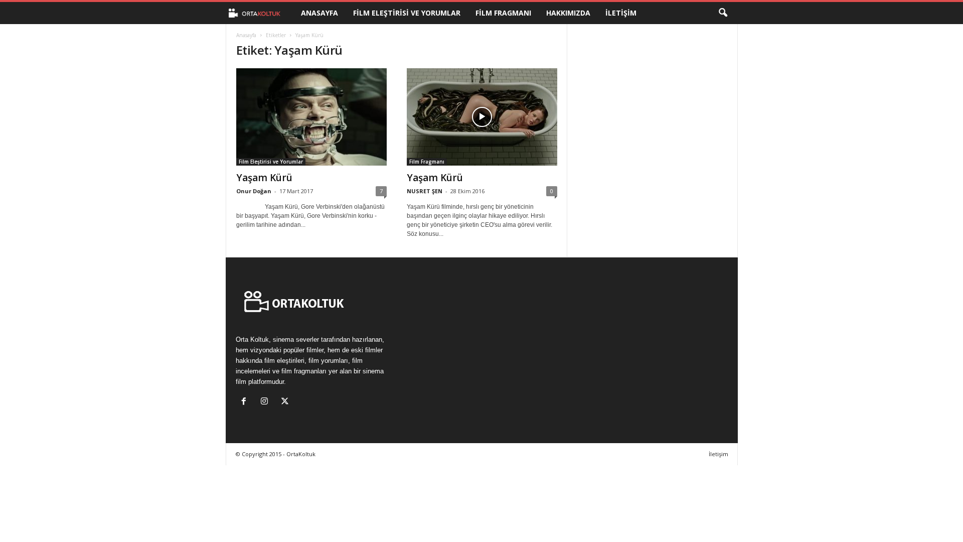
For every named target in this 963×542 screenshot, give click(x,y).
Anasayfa (319, 13)
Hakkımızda (568, 13)
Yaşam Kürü (264, 177)
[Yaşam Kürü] (311, 117)
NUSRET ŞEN (424, 191)
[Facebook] (246, 402)
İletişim (620, 13)
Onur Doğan (253, 191)
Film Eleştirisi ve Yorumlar (406, 13)
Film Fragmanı (503, 13)
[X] (286, 402)
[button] (723, 13)
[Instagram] (266, 402)
